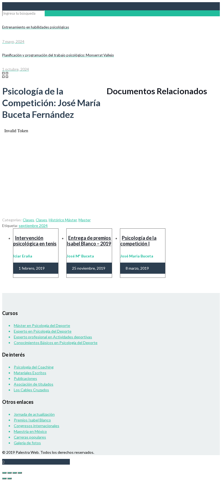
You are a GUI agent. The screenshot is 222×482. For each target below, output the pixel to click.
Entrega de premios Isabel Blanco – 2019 (89, 241)
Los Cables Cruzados (31, 390)
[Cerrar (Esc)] (20, 473)
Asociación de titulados (33, 384)
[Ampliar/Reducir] (4, 473)
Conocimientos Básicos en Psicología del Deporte (55, 342)
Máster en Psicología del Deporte (42, 325)
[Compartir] (14, 473)
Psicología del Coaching (34, 367)
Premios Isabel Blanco (32, 420)
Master (85, 220)
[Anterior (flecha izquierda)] (4, 478)
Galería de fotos (27, 442)
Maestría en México (30, 431)
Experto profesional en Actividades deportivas (53, 337)
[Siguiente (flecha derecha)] (9, 478)
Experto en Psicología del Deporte (42, 331)
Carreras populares (30, 437)
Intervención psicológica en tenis (35, 241)
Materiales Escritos (30, 372)
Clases (28, 220)
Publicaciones (25, 378)
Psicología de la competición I (138, 241)
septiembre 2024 (33, 225)
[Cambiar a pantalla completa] (9, 473)
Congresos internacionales (36, 425)
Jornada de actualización (34, 414)
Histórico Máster (63, 220)
